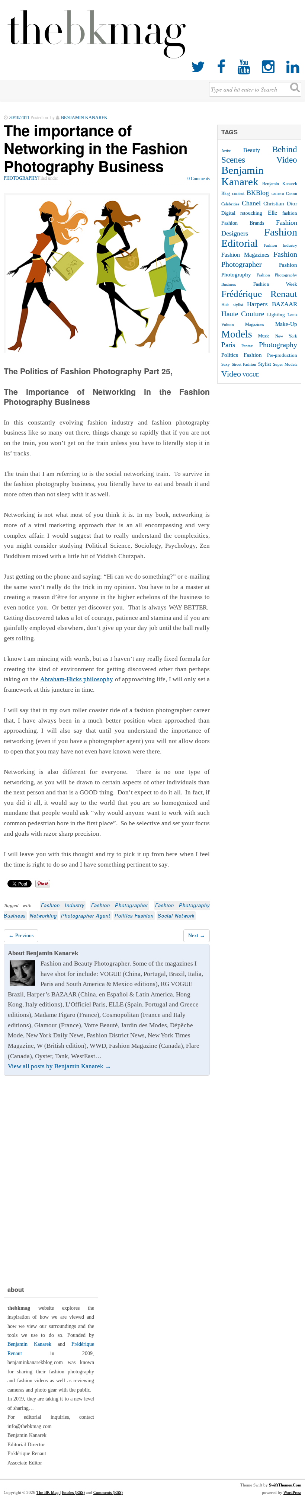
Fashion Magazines (245, 255)
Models (236, 334)
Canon (291, 194)
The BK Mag (48, 1492)
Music (263, 336)
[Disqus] (107, 1179)
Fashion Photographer (119, 905)
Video (231, 373)
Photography (21, 178)
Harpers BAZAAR (272, 304)
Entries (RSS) (73, 1492)
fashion (289, 213)
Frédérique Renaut (259, 294)
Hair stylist (232, 304)
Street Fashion (244, 364)
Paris (228, 345)
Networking (43, 915)
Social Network (176, 915)
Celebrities (230, 204)
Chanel (251, 203)
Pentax (247, 345)
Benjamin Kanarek (242, 175)
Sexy (225, 364)
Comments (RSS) (108, 1492)
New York (286, 336)
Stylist (264, 364)
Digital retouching (241, 213)
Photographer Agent (85, 915)
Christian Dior (280, 203)
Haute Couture (242, 314)
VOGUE (251, 375)
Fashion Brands (242, 223)
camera (278, 193)
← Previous (21, 935)
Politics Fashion (134, 915)
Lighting (276, 314)
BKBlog (258, 192)
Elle (272, 212)
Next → (196, 935)
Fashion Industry (62, 905)
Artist (226, 150)
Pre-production (282, 355)
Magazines (254, 324)
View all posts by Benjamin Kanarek (59, 1066)
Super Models (285, 364)
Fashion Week (275, 284)
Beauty (251, 150)
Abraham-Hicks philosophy (76, 679)
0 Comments (198, 178)
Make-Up (286, 324)
